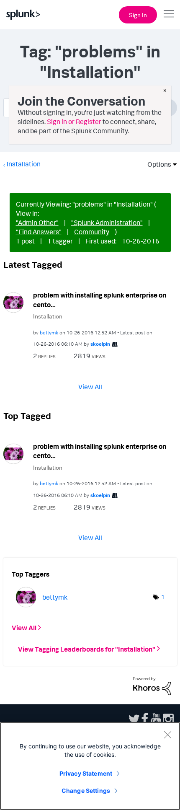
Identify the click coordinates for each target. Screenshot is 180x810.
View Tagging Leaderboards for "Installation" (86, 648)
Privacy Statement (85, 773)
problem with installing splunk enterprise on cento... (99, 300)
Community (91, 232)
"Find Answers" (39, 232)
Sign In (138, 14)
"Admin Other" (37, 222)
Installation (24, 164)
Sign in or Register (74, 121)
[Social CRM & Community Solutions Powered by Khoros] (152, 685)
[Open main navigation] (169, 14)
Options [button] (156, 164)
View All (90, 386)
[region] (90, 766)
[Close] (167, 734)
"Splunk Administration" (107, 222)
